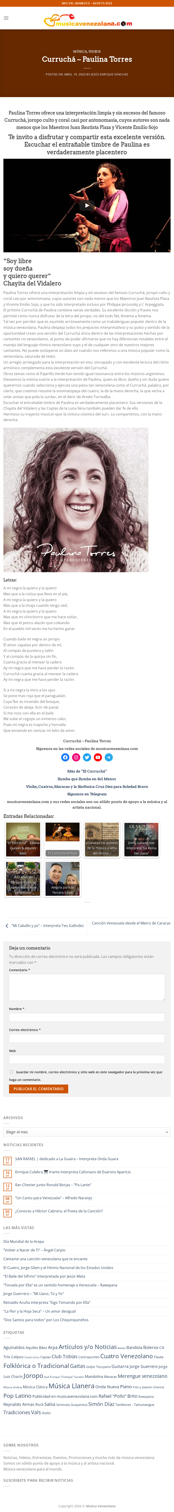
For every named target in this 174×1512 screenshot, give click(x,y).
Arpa (53, 1347)
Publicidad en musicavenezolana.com (65, 1396)
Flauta (158, 1357)
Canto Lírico (31, 1357)
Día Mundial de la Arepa (23, 1241)
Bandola (134, 1347)
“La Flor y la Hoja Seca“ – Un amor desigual (39, 1311)
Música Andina (12, 1387)
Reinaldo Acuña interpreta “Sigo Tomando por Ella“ (46, 1302)
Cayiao (45, 1357)
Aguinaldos (14, 1347)
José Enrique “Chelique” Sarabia (64, 1377)
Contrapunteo (88, 1357)
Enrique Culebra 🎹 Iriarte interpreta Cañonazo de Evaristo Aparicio (73, 1172)
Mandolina (94, 1376)
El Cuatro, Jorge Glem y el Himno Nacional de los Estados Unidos (58, 1267)
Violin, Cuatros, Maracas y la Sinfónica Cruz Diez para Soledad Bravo (87, 786)
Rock (39, 1404)
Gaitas (77, 1366)
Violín (46, 1413)
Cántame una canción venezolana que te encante (45, 1258)
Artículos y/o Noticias (88, 1347)
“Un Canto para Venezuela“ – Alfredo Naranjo (53, 1198)
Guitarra (120, 1366)
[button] (6, 17)
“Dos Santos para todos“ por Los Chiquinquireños (46, 1319)
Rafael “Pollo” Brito (118, 1396)
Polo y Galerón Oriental (148, 1387)
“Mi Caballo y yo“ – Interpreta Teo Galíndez (47, 925)
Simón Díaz (101, 1403)
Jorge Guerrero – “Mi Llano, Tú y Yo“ (33, 1293)
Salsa (49, 1404)
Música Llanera (71, 1385)
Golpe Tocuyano (98, 1367)
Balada (122, 1348)
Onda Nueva (107, 1386)
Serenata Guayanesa (71, 1404)
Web (12, 1051)
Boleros (150, 1347)
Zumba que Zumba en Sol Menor (87, 779)
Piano (126, 1386)
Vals (36, 1412)
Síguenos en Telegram (87, 794)
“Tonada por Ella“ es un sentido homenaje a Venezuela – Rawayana (60, 1285)
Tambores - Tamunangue (134, 1404)
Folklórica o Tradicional (36, 1366)
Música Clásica (35, 1386)
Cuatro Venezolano (126, 1356)
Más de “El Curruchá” (87, 771)
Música (80, 51)
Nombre (16, 1009)
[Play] (87, 205)
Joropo (33, 1375)
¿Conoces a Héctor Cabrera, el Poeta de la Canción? (59, 1211)
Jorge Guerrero (144, 1366)
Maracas (110, 1376)
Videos (95, 51)
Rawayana (146, 1396)
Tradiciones (16, 1412)
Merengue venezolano (142, 1376)
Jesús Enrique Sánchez (109, 74)
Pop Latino (17, 1395)
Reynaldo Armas (18, 1404)
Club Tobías (64, 1356)
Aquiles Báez (36, 1347)
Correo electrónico (25, 1030)
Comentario (19, 970)
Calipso (17, 1356)
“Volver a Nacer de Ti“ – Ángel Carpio (34, 1250)
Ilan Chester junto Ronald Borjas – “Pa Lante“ (53, 1185)
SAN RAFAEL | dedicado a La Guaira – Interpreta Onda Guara (66, 1159)
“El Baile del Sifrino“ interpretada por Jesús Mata (44, 1276)
